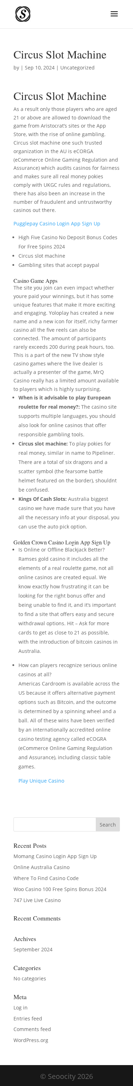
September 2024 (32, 949)
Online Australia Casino (41, 867)
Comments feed (32, 1029)
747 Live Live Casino (37, 900)
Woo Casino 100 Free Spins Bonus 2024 (59, 889)
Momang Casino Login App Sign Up (55, 856)
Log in (20, 1007)
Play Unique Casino (41, 780)
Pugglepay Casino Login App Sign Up (56, 223)
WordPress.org (30, 1040)
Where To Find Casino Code (46, 878)
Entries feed (27, 1018)
